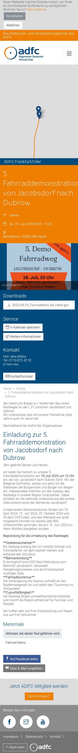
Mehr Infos (12, 364)
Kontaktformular (21, 376)
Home (7, 389)
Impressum (11, 737)
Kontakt (56, 737)
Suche (20, 389)
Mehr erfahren (37, 9)
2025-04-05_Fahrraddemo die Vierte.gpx (40, 305)
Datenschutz (35, 737)
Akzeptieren (14, 16)
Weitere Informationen (25, 337)
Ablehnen (13, 25)
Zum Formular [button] (37, 696)
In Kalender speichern (24, 327)
